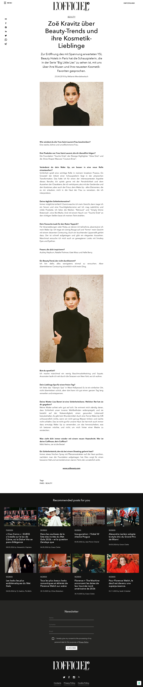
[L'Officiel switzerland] (71, 6)
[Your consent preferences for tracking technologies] (139, 683)
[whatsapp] (6, 40)
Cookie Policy (83, 683)
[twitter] (6, 36)
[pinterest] (6, 28)
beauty (49, 483)
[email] (6, 19)
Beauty (71, 17)
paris (42, 483)
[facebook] (6, 23)
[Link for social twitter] (64, 678)
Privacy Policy (83, 642)
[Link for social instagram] (74, 678)
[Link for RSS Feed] (79, 677)
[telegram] (6, 44)
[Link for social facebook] (69, 678)
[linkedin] (6, 32)
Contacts (57, 683)
